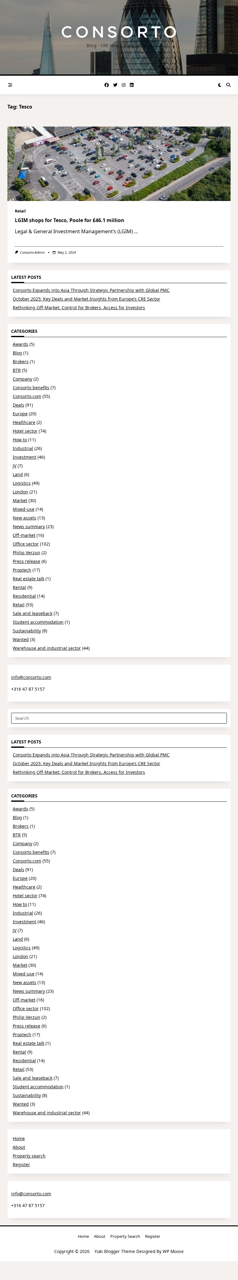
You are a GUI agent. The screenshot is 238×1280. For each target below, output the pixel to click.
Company (22, 379)
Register (21, 1164)
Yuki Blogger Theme (115, 1251)
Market (20, 500)
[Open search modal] (228, 85)
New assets (24, 518)
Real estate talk (28, 579)
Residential (24, 596)
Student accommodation (38, 622)
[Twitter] (115, 85)
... (136, 231)
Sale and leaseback (32, 613)
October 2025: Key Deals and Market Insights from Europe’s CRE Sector (86, 299)
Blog (17, 353)
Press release (26, 561)
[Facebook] (106, 85)
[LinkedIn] (132, 85)
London (20, 492)
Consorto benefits (31, 387)
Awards (20, 344)
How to (20, 440)
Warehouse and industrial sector (47, 648)
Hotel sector (25, 431)
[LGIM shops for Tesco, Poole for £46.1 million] (119, 164)
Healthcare (24, 422)
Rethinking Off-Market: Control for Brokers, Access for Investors (79, 307)
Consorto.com (27, 396)
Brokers (21, 361)
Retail (20, 211)
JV (14, 466)
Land (18, 474)
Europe (20, 414)
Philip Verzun (26, 552)
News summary (29, 526)
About (19, 1147)
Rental (19, 587)
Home (19, 1138)
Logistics (22, 483)
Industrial (23, 448)
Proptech (22, 570)
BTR (17, 370)
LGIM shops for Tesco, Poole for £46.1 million (69, 220)
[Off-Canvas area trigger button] (10, 85)
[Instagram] (124, 85)
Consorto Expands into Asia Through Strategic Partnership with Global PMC (91, 290)
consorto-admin (32, 252)
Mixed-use (23, 509)
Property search (29, 1156)
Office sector (26, 544)
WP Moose (173, 1251)
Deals (18, 405)
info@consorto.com (31, 677)
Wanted (21, 639)
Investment (24, 457)
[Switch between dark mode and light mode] (220, 85)
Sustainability (27, 631)
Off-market (24, 535)
